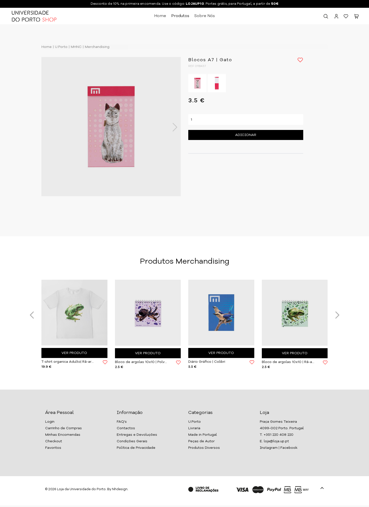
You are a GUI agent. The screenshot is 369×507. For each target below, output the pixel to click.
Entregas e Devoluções (137, 435)
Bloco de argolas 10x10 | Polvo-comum (142, 362)
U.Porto (61, 47)
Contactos (126, 428)
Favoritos (53, 448)
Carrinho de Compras (63, 428)
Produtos (180, 16)
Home (160, 16)
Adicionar (245, 135)
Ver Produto (74, 353)
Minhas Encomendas (62, 435)
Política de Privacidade (136, 448)
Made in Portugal (202, 435)
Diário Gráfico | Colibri (206, 362)
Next (172, 127)
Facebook (288, 448)
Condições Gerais (132, 441)
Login (49, 421)
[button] (356, 17)
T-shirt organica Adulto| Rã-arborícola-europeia (68, 362)
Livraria (194, 428)
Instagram (269, 448)
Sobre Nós (204, 16)
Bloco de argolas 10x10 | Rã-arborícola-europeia (289, 362)
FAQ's (122, 421)
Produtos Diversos (204, 448)
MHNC (76, 47)
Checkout (53, 441)
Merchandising (96, 47)
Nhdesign (120, 489)
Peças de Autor (201, 441)
